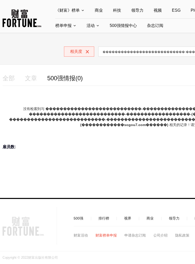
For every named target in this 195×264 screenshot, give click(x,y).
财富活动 (81, 235)
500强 (78, 218)
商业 (99, 10)
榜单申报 (63, 25)
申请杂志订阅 (135, 235)
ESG (176, 10)
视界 (127, 218)
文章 (31, 78)
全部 (9, 78)
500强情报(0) (65, 78)
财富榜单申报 (106, 235)
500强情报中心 (123, 25)
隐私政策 (182, 235)
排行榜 (104, 218)
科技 (117, 10)
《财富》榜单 (67, 10)
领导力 (137, 10)
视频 (158, 10)
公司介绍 (160, 235)
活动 (91, 25)
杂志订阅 (155, 25)
